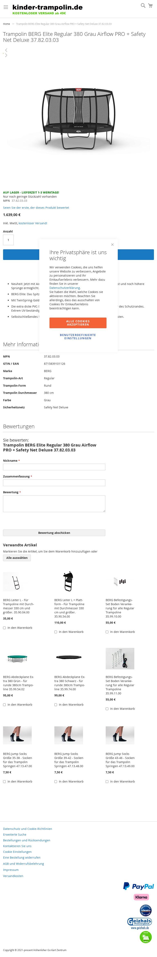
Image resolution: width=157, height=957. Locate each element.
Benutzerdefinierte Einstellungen (78, 336)
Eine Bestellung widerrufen (21, 857)
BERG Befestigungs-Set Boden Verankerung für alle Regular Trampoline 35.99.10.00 (120, 608)
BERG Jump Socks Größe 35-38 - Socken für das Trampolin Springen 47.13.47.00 (17, 760)
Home (6, 23)
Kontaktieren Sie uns (17, 846)
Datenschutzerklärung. (65, 288)
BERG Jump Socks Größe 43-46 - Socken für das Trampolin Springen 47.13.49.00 (120, 760)
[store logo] (49, 9)
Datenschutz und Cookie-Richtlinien (27, 829)
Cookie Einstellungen (17, 852)
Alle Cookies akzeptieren (78, 322)
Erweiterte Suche (14, 834)
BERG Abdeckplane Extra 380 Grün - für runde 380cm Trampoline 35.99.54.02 (18, 683)
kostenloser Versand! (33, 223)
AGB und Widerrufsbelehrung (23, 864)
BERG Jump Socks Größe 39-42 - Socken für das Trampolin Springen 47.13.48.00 (68, 760)
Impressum (11, 870)
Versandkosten (13, 876)
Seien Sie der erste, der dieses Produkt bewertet (36, 208)
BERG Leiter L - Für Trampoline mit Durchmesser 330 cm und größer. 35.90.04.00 (18, 606)
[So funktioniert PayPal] (138, 889)
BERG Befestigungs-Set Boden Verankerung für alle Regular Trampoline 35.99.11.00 (120, 685)
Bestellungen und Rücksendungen (26, 840)
